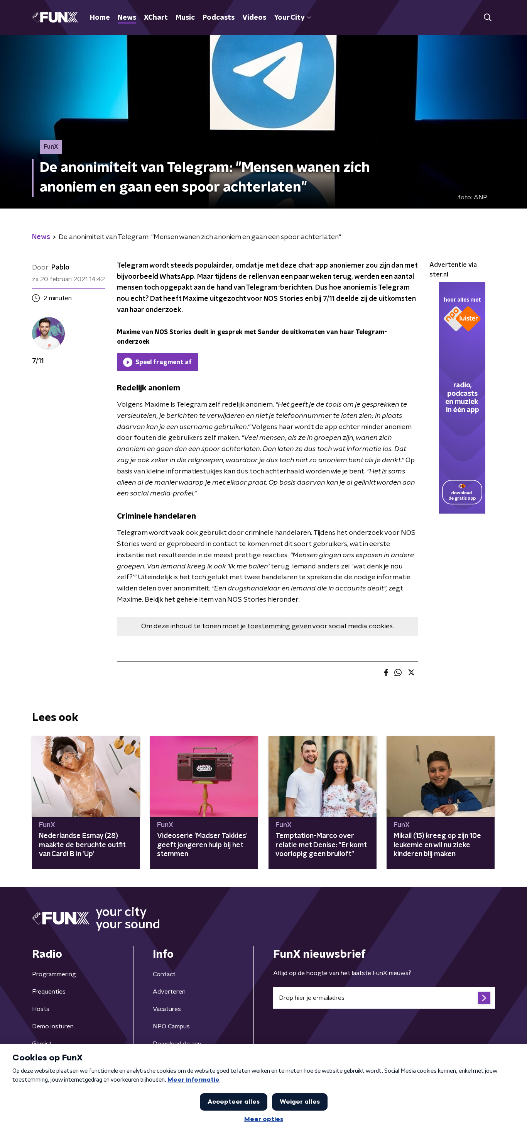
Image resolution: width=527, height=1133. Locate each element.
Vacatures (167, 1009)
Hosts (40, 1009)
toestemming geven (279, 626)
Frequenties (49, 992)
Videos (254, 17)
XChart (156, 17)
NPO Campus (171, 1026)
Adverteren (169, 992)
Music (185, 17)
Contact (164, 974)
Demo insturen (53, 1026)
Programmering (54, 974)
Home (100, 17)
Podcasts (219, 17)
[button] (487, 17)
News (127, 17)
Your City (289, 17)
